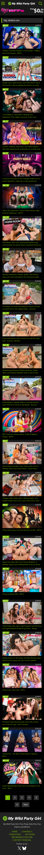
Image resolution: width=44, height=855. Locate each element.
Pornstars (15, 834)
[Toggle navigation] (3, 3)
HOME (14, 832)
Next (26, 805)
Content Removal (22, 840)
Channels (27, 832)
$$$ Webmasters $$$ (22, 837)
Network (30, 834)
